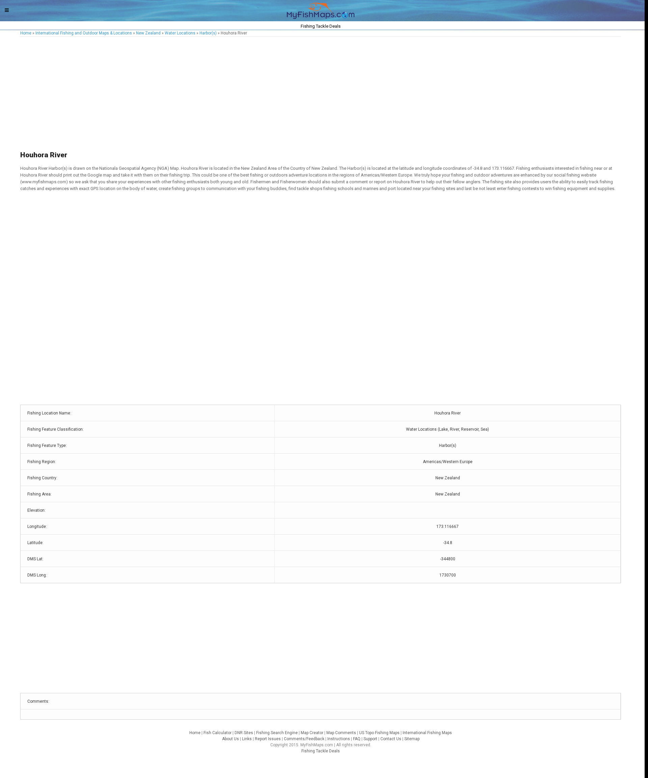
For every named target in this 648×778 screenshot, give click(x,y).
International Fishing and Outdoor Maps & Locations (83, 33)
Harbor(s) (208, 33)
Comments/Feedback (304, 738)
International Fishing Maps (427, 732)
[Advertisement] (222, 94)
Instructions (338, 738)
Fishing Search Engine (277, 732)
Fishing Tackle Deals (320, 751)
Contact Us (390, 738)
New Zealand (148, 33)
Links (247, 738)
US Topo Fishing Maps (379, 732)
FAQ (356, 738)
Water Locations (180, 33)
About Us (230, 738)
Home (25, 33)
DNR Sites (244, 732)
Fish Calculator (218, 732)
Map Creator (312, 732)
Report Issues (268, 738)
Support (370, 738)
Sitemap (412, 738)
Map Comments (341, 732)
